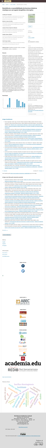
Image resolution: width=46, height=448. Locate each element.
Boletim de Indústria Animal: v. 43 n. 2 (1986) (33, 227)
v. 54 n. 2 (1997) (12, 4)
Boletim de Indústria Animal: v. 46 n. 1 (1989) (28, 211)
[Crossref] (23, 355)
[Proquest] (23, 340)
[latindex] (23, 313)
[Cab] (23, 337)
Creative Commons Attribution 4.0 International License (29, 435)
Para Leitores (4, 252)
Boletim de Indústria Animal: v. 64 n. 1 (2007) (30, 193)
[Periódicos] (23, 325)
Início (3, 4)
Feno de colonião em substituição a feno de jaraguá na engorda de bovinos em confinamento (24, 153)
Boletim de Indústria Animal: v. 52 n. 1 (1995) (14, 181)
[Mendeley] (23, 360)
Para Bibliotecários (5, 256)
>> (7, 230)
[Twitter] (23, 271)
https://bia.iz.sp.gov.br (23, 427)
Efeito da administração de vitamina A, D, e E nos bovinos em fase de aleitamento (25, 144)
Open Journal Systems (6, 377)
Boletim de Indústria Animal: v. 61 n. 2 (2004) (26, 206)
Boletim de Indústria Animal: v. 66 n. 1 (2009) (17, 187)
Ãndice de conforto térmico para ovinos (32, 179)
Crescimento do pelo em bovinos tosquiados (23, 135)
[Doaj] (23, 347)
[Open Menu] (2, 1)
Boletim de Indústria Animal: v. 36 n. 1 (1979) (23, 163)
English (3, 241)
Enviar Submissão (6, 234)
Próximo (40, 170)
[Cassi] (23, 321)
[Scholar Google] (23, 343)
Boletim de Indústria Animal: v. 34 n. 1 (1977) (14, 154)
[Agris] (23, 334)
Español (4, 243)
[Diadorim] (23, 318)
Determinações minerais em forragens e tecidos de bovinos (22, 221)
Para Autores (4, 254)
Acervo (7, 4)
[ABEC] (23, 304)
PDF (30, 26)
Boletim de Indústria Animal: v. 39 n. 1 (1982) (18, 132)
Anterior (5, 170)
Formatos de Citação (32, 114)
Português (4, 245)
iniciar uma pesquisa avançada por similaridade (20, 173)
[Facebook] (23, 266)
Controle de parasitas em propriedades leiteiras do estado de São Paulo (19, 200)
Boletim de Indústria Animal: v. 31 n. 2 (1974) (14, 145)
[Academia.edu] (23, 365)
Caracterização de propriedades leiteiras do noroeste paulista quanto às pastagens (21, 196)
